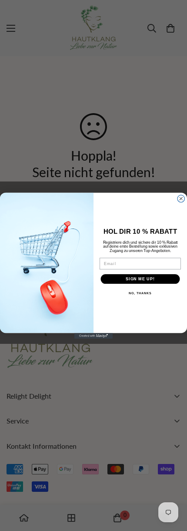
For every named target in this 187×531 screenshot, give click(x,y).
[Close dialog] (181, 198)
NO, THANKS (140, 293)
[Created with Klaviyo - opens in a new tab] (93, 336)
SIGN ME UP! (140, 278)
